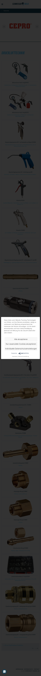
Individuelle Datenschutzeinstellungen (21, 349)
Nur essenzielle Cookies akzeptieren (21, 344)
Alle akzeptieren (21, 339)
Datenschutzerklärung (23, 356)
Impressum (14, 356)
